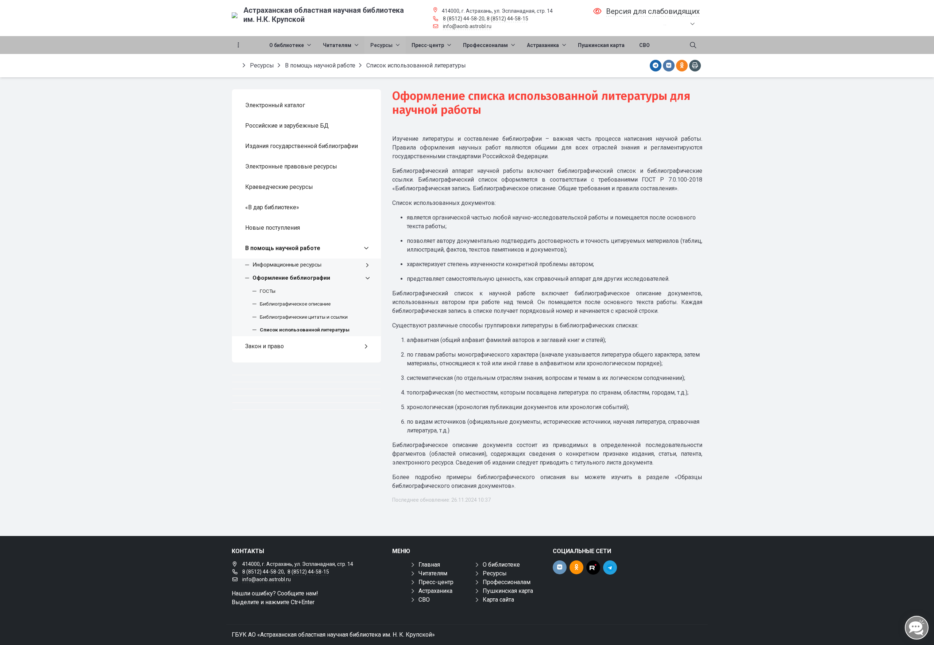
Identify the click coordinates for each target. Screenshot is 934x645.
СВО (424, 599)
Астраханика (435, 590)
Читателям (432, 573)
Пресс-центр (436, 582)
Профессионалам (506, 582)
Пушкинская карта (508, 590)
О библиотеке (501, 564)
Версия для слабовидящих (653, 11)
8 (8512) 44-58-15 (507, 19)
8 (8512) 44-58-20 (464, 19)
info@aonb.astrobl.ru (467, 26)
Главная (429, 564)
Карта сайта (498, 599)
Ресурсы (495, 573)
